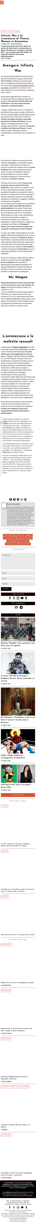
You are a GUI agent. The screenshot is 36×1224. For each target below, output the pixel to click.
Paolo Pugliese (7, 1033)
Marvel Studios (24, 538)
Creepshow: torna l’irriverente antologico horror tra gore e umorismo (16, 1174)
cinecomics (11, 544)
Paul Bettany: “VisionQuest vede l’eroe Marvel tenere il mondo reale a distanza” (18, 719)
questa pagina (30, 1194)
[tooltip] (10, 499)
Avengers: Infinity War (17, 541)
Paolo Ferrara (6, 1081)
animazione (24, 544)
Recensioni (6, 944)
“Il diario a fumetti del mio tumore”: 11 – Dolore (16, 1126)
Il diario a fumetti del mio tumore (15, 1086)
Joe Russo (8, 535)
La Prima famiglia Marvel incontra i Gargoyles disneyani (14, 1078)
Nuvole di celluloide (10, 31)
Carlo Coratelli (17, 44)
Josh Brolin (9, 538)
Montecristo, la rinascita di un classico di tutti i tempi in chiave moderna (16, 1029)
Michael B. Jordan (23, 535)
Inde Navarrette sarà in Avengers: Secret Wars (16, 786)
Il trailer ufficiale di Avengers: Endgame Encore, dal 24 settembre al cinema (17, 678)
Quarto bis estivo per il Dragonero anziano (17, 982)
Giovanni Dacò (6, 985)
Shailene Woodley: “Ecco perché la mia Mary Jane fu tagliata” (18, 644)
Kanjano (4, 1130)
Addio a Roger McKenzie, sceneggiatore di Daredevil (13, 756)
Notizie (4, 806)
